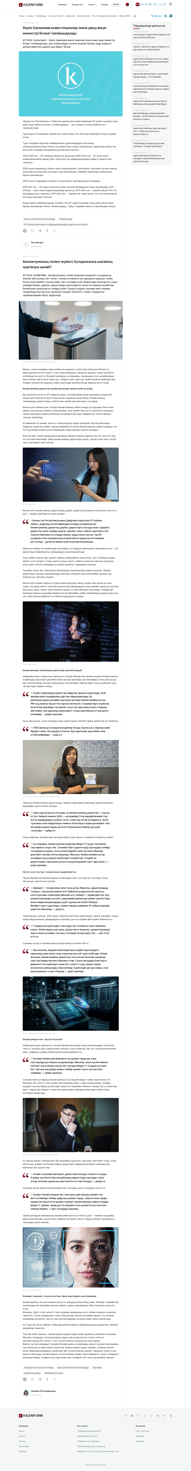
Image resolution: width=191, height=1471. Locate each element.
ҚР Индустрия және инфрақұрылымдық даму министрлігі (56, 224)
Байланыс (140, 1436)
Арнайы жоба (83, 16)
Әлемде (22, 1451)
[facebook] (145, 1415)
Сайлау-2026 (124, 16)
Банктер (97, 1367)
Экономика (24, 1446)
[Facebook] (47, 231)
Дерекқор (70, 16)
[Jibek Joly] (157, 16)
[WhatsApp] (32, 231)
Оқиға (21, 1431)
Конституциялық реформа (104, 16)
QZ (141, 4)
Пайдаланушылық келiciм (89, 1431)
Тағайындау (41, 16)
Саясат (22, 1436)
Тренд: (22, 16)
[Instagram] (25, 231)
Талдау (104, 4)
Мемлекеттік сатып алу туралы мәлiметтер (98, 1451)
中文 (155, 4)
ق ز (160, 4)
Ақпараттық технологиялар (38, 1367)
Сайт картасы (142, 1431)
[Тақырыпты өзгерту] (129, 4)
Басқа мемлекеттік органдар (39, 219)
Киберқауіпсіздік (53, 1373)
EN (150, 4)
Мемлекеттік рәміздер (88, 1441)
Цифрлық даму (32, 1373)
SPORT (116, 4)
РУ (146, 4)
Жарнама (140, 1441)
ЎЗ (164, 4)
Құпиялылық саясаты (87, 1436)
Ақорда (29, 16)
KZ (137, 4)
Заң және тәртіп (56, 16)
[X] (54, 231)
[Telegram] (40, 231)
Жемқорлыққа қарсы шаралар (91, 1446)
